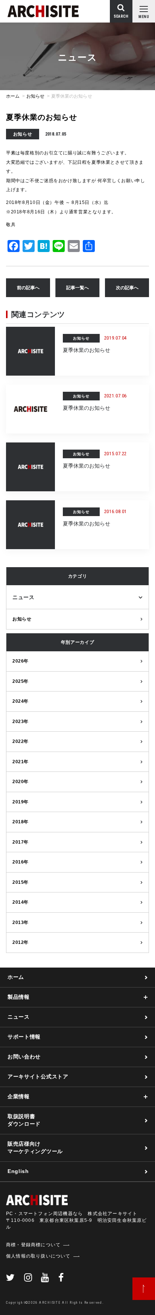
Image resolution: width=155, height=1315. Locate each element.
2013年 (20, 922)
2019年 (20, 802)
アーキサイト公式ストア (38, 1076)
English (18, 1171)
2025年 (20, 681)
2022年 (20, 741)
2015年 (20, 882)
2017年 (20, 842)
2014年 (20, 902)
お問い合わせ (24, 1057)
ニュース (23, 597)
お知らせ (35, 96)
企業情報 (19, 1096)
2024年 (20, 701)
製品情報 (19, 997)
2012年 (20, 942)
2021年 (20, 761)
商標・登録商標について (33, 1244)
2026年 (20, 661)
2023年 (20, 721)
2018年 (20, 821)
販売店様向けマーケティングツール (35, 1147)
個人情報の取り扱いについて (38, 1256)
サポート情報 (24, 1037)
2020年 (20, 781)
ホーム (13, 96)
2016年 (20, 862)
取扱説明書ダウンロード (24, 1120)
